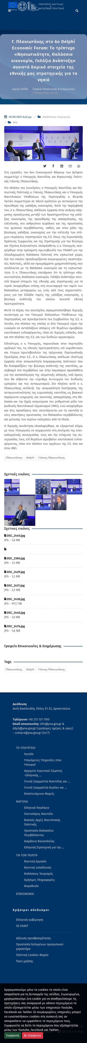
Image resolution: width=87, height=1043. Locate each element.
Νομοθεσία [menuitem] (31, 886)
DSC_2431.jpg (15, 585)
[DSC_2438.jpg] (19, 510)
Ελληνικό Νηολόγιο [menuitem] (36, 808)
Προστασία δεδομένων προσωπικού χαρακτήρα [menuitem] (39, 947)
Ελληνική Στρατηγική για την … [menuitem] (44, 847)
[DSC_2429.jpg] (59, 487)
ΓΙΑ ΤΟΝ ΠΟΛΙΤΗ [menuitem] (27, 855)
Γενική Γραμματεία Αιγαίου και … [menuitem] (45, 787)
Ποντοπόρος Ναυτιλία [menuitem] (38, 814)
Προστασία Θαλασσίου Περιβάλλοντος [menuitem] (39, 833)
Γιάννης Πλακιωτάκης (51, 457)
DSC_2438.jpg (15, 599)
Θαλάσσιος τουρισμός (56, 116)
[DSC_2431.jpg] (74, 487)
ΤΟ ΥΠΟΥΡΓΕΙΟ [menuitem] (25, 748)
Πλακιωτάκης (14, 457)
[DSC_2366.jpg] (43, 487)
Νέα (14, 122)
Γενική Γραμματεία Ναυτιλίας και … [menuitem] (47, 781)
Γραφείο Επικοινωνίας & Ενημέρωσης (54, 89)
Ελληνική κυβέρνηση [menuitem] (29, 920)
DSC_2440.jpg (15, 536)
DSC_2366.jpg (15, 558)
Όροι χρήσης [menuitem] (24, 961)
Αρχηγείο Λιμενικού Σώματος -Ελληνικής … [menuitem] (43, 773)
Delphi (30, 457)
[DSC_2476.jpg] (59, 502)
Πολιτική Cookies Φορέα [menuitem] (32, 955)
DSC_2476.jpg (15, 626)
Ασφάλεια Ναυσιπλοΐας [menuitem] (39, 841)
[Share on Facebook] (53, 166)
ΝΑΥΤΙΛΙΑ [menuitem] (22, 801)
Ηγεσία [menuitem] (28, 754)
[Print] (78, 166)
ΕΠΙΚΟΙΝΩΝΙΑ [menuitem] (25, 894)
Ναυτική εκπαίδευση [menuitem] (37, 867)
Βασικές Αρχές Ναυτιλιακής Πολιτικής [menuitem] (42, 822)
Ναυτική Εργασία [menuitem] (35, 861)
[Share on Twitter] (45, 166)
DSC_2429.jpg (15, 572)
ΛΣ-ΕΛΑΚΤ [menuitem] (22, 926)
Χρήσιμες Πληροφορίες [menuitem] (39, 880)
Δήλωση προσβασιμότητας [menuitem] (33, 938)
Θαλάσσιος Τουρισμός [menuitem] (38, 874)
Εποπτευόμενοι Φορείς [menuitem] (39, 794)
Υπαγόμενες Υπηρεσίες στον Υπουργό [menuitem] (42, 762)
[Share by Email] (70, 166)
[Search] (77, 9)
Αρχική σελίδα (20, 89)
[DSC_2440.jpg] (12, 487)
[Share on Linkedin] (61, 166)
